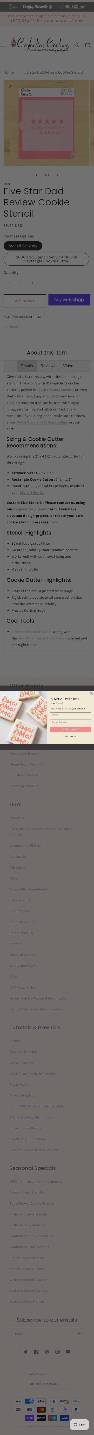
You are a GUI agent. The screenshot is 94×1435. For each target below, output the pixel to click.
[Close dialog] (91, 693)
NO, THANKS (70, 736)
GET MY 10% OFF (70, 729)
